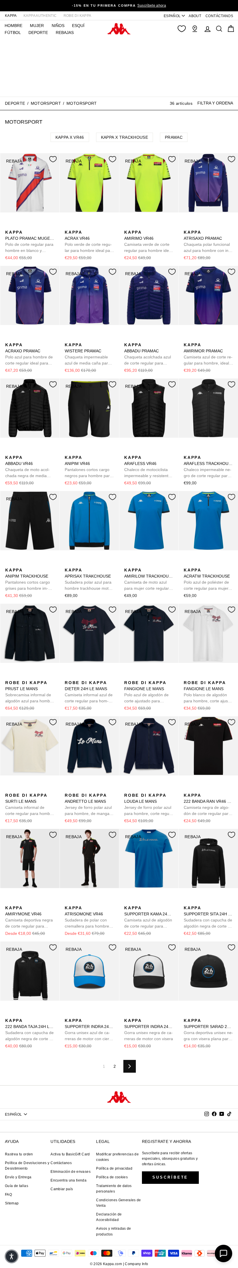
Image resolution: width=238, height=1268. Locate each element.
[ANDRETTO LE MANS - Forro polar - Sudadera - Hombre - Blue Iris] (68, 789)
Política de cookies (112, 1177)
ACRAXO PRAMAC (29, 354)
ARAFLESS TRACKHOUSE (208, 467)
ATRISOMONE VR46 (87, 917)
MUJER (37, 25)
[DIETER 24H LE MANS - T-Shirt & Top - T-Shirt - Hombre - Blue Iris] (68, 676)
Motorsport (46, 103)
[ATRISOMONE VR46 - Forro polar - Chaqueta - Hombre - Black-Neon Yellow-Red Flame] (68, 901)
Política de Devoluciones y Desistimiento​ (27, 1165)
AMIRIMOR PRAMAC (208, 354)
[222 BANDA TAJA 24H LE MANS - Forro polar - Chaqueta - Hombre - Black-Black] (9, 1014)
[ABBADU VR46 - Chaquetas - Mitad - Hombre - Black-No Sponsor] (9, 451)
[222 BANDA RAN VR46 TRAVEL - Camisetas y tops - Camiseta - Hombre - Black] (187, 789)
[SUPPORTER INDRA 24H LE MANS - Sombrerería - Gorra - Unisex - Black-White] (78, 1014)
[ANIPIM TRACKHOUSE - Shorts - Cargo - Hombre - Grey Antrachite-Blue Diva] (9, 563)
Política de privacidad (114, 1168)
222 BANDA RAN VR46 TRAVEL (208, 805)
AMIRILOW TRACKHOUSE (149, 579)
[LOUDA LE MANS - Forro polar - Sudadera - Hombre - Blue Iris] (128, 789)
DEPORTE (38, 32)
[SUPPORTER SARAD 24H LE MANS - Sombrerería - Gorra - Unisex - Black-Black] (187, 1014)
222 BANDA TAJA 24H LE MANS (30, 1030)
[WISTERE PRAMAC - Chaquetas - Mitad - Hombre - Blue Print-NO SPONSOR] (68, 338)
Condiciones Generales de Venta (118, 1203)
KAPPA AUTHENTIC (40, 16)
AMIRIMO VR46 (148, 242)
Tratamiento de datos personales (113, 1188)
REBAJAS (65, 32)
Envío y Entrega (18, 1177)
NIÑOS (58, 25)
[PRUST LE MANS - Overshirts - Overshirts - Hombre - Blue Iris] (9, 676)
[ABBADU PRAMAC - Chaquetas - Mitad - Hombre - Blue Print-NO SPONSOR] (128, 338)
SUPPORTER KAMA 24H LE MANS (149, 917)
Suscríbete (170, 1177)
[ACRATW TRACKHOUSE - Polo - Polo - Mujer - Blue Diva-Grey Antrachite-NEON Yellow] (187, 563)
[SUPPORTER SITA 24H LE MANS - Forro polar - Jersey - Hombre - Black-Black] (187, 901)
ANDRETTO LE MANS (89, 805)
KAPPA (11, 16)
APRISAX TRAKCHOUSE (88, 579)
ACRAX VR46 (89, 242)
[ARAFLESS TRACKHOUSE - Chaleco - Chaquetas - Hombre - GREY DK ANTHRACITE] (187, 451)
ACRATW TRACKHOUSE (207, 579)
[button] (12, 1256)
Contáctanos (61, 1163)
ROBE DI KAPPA (77, 16)
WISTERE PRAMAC (87, 354)
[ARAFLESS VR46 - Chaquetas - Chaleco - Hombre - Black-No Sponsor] (128, 451)
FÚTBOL (13, 32)
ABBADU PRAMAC (147, 354)
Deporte (15, 103)
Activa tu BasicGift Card (70, 1154)
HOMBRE (13, 25)
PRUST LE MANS (29, 692)
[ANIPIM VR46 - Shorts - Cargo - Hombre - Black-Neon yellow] (68, 451)
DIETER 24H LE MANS (89, 692)
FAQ (8, 1195)
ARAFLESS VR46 (147, 467)
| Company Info (135, 1264)
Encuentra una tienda (68, 1180)
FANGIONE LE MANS (146, 692)
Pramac (174, 137)
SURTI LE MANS (29, 805)
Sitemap (12, 1203)
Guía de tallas (16, 1186)
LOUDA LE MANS (147, 805)
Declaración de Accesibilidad (109, 1217)
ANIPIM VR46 (88, 467)
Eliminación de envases (71, 1172)
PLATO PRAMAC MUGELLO (30, 242)
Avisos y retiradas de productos (113, 1231)
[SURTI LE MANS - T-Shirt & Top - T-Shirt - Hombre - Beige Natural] (9, 789)
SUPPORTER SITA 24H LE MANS (208, 917)
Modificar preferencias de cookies (117, 1157)
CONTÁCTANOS (219, 16)
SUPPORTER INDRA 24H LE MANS (89, 1030)
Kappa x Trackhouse (124, 137)
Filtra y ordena (215, 103)
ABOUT (195, 16)
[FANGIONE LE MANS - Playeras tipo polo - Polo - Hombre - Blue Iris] (128, 676)
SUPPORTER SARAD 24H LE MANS (208, 1030)
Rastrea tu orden (19, 1154)
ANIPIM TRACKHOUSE (27, 579)
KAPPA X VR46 (69, 137)
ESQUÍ (78, 25)
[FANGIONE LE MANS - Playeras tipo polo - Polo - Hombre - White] (137, 676)
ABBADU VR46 (28, 467)
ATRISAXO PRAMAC (207, 242)
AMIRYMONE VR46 (29, 917)
